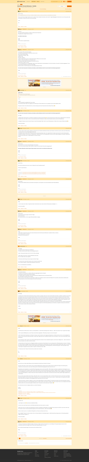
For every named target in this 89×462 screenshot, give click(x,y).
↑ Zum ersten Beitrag (68, 438)
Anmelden (69, 1)
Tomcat (21, 110)
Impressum (65, 452)
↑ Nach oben (44, 438)
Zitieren (25, 26)
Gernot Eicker (22, 90)
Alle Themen (34, 1)
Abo (45, 456)
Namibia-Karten (56, 456)
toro (20, 291)
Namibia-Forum (22, 1)
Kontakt (65, 457)
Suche (36, 453)
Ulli (20, 11)
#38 (70, 398)
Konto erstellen (46, 453)
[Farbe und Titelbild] (65, 6)
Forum (38, 1)
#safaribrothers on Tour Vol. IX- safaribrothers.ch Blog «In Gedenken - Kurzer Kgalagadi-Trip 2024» (30, 391)
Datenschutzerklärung (67, 453)
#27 (70, 141)
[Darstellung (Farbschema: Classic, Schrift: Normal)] (66, 1)
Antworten (69, 6)
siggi (20, 29)
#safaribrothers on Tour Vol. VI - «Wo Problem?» (24, 394)
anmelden (26, 443)
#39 (70, 421)
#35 (70, 291)
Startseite (28, 1)
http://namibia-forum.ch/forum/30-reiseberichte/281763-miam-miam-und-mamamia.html (34, 172)
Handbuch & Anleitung (47, 457)
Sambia (21, 4)
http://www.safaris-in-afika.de (22, 45)
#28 (70, 160)
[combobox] (57, 1)
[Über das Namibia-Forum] (18, 1)
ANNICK (21, 160)
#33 (70, 246)
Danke (19, 26)
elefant (21, 128)
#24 (70, 90)
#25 (70, 110)
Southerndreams (22, 246)
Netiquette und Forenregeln (67, 456)
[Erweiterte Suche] (61, 1)
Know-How (42, 1)
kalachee (21, 358)
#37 (70, 358)
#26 (70, 128)
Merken (61, 6)
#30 (70, 199)
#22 (70, 29)
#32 (70, 229)
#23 (70, 49)
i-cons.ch (32, 460)
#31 (70, 211)
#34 (70, 269)
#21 (70, 11)
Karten (55, 453)
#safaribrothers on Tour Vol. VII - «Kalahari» (23, 393)
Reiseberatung (37, 456)
